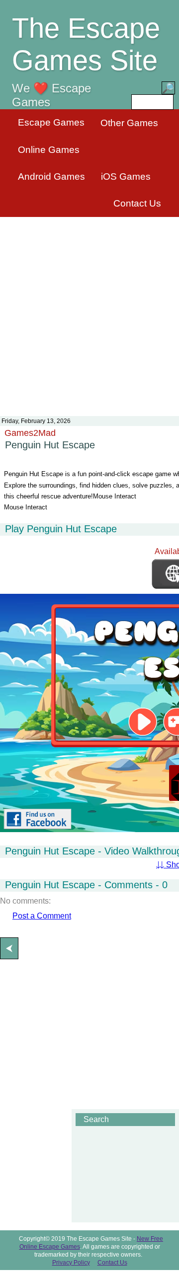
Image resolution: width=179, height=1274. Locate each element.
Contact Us (137, 203)
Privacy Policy (71, 1262)
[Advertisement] (89, 310)
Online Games (49, 149)
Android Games (51, 176)
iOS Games (126, 176)
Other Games (129, 123)
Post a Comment (41, 916)
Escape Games (51, 122)
